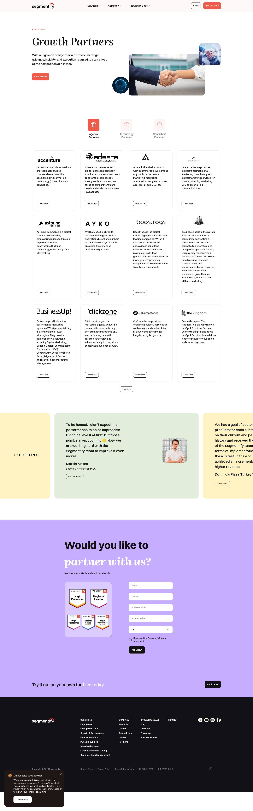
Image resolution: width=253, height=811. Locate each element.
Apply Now (137, 650)
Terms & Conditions (124, 769)
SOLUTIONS (86, 720)
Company (113, 5)
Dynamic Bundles (89, 742)
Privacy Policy (104, 769)
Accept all (23, 799)
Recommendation (89, 737)
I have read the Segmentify (149, 640)
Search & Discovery (90, 746)
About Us (123, 724)
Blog (143, 724)
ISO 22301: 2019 (165, 769)
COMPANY (124, 720)
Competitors (125, 733)
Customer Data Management (95, 755)
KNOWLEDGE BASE (150, 720)
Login (196, 5)
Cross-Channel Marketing (93, 750)
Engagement (86, 724)
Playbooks (146, 733)
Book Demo (213, 684)
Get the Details (74, 476)
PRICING (172, 720)
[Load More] (126, 389)
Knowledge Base (138, 5)
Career (122, 728)
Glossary (145, 728)
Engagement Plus (89, 728)
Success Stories (149, 737)
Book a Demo (212, 5)
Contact (123, 737)
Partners (123, 742)
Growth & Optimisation (92, 733)
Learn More (43, 203)
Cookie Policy (86, 769)
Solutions (92, 5)
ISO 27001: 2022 (145, 769)
